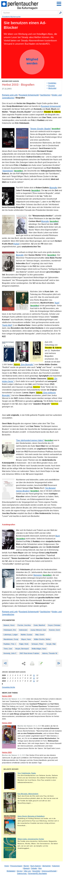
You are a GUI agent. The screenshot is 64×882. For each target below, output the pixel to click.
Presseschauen (16, 866)
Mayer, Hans (26, 639)
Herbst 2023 (7, 752)
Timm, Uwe (8, 649)
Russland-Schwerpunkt (29, 95)
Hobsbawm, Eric (10, 630)
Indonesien (23, 630)
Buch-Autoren (35, 866)
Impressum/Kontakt (49, 871)
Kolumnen (56, 866)
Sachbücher (45, 95)
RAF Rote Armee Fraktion (29, 653)
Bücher (26, 866)
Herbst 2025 (7, 696)
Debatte (34, 868)
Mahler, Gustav (26, 635)
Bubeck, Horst (9, 625)
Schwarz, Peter (37, 644)
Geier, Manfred (39, 625)
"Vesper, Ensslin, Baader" (40, 129)
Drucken (51, 86)
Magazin (26, 868)
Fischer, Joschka (24, 625)
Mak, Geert (39, 635)
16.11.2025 (22, 699)
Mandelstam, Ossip (11, 639)
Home (6, 866)
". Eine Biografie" (23, 364)
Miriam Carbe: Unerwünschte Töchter (31, 839)
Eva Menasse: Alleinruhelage (28, 793)
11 (34, 675)
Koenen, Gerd (54, 630)
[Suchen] (60, 12)
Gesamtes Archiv (8, 687)
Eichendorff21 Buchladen (37, 873)
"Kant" (56, 303)
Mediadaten (11, 871)
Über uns (27, 871)
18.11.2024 (37, 726)
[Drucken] (32, 664)
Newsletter (36, 871)
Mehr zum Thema (10, 693)
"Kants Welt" (7, 325)
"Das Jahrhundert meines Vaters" (30, 440)
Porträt (16, 244)
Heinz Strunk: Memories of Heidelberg (31, 816)
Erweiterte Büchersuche (11, 17)
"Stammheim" (7, 171)
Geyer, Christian (54, 625)
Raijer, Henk (23, 644)
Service (20, 871)
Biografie (53, 188)
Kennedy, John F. (10, 653)
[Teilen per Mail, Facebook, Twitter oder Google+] (24, 664)
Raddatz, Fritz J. (10, 644)
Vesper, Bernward (22, 649)
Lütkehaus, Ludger (11, 635)
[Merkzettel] (40, 664)
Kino (40, 868)
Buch (57, 536)
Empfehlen (52, 83)
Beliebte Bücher (11, 769)
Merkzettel (52, 88)
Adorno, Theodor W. (49, 653)
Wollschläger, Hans (39, 649)
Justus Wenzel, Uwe (38, 630)
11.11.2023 (22, 755)
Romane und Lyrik (10, 95)
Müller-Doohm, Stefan (42, 639)
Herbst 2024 (7, 723)
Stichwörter (46, 866)
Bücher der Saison (10, 81)
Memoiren (37, 575)
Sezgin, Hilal (50, 644)
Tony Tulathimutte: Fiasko (27, 773)
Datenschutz (22, 873)
